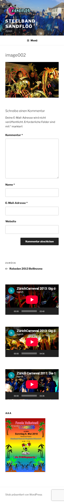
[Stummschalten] (48, 311)
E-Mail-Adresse (16, 203)
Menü (34, 40)
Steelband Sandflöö (20, 23)
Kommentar (14, 135)
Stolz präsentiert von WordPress (23, 494)
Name (10, 184)
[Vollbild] (54, 311)
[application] (32, 299)
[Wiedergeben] (10, 311)
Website (10, 221)
